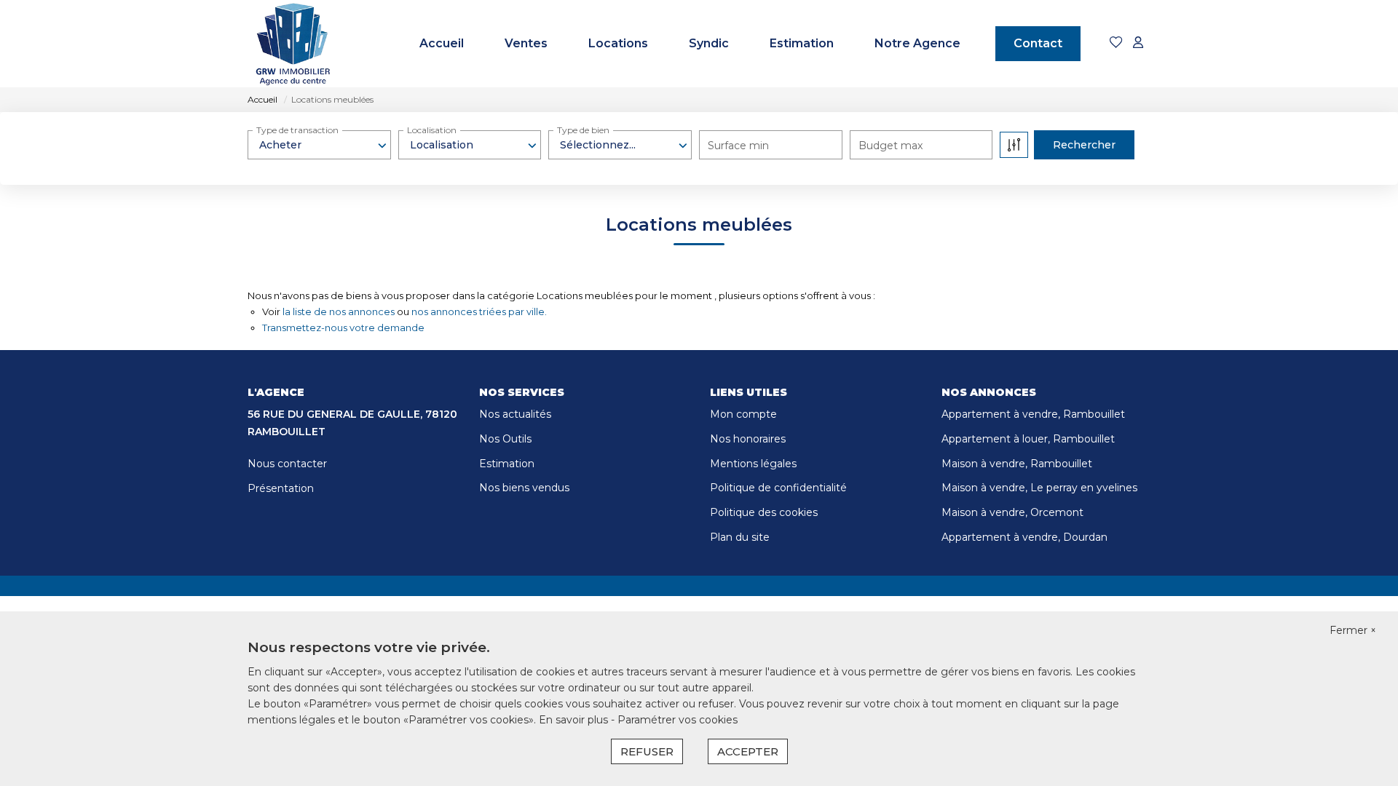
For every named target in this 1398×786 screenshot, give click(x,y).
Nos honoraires (748, 438)
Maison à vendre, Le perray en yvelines (1039, 487)
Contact (1038, 43)
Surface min (738, 145)
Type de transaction (297, 129)
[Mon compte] (1138, 43)
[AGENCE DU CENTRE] (293, 43)
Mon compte (743, 414)
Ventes (526, 43)
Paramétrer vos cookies (677, 719)
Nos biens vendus (524, 487)
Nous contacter (287, 463)
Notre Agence (917, 43)
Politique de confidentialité (778, 487)
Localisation (432, 129)
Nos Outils (505, 438)
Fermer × (1353, 630)
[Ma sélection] (1116, 43)
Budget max (890, 145)
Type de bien (583, 129)
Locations (618, 43)
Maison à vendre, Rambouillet (1016, 463)
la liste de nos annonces (339, 311)
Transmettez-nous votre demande (343, 327)
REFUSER (647, 751)
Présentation (281, 488)
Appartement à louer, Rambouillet (1028, 438)
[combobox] (319, 145)
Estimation (802, 43)
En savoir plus (575, 719)
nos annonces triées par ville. (479, 311)
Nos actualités (515, 414)
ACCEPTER (747, 751)
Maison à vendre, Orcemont (1012, 512)
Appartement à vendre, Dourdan (1024, 537)
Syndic (709, 43)
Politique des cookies (764, 512)
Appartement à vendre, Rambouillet (1033, 414)
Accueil (441, 43)
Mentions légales (753, 463)
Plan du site (740, 537)
